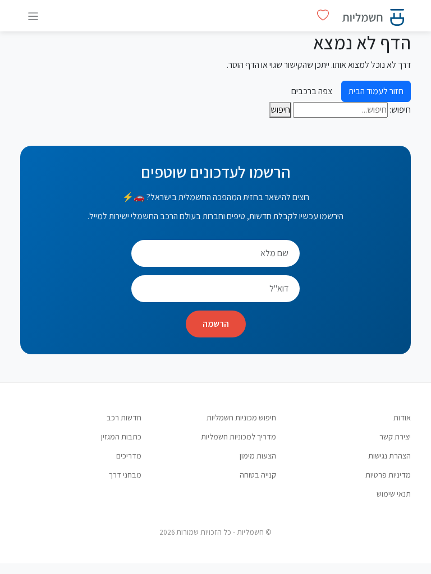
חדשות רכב (124, 417)
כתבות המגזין (121, 436)
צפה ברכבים (311, 91)
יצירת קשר (395, 436)
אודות (402, 417)
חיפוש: (400, 109)
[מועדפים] (323, 15)
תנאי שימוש (394, 493)
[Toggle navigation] (33, 16)
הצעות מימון (258, 455)
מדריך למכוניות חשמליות (238, 436)
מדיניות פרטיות (388, 474)
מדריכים (128, 455)
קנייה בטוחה (258, 474)
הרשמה (216, 324)
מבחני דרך (125, 474)
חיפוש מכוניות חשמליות (241, 417)
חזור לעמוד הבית (376, 91)
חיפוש (280, 109)
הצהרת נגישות (389, 455)
